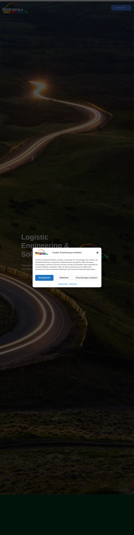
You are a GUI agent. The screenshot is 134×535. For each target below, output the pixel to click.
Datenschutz (63, 284)
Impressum (73, 284)
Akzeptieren (44, 278)
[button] (97, 252)
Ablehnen (64, 278)
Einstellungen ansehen (86, 278)
